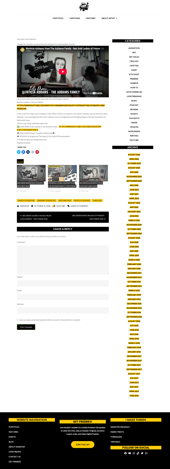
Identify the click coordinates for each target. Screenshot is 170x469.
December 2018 (134, 303)
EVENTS (12, 437)
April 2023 (134, 198)
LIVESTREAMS (15, 452)
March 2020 (134, 260)
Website (20, 304)
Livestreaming (134, 96)
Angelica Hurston (26, 200)
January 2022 (134, 211)
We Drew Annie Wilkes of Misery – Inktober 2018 (88, 217)
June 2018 (134, 330)
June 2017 (134, 382)
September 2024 (134, 181)
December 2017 (134, 356)
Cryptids (134, 65)
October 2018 (134, 312)
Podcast (134, 105)
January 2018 (134, 352)
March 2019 (134, 290)
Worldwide (134, 131)
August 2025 (134, 168)
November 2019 (134, 277)
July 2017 (134, 378)
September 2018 (134, 317)
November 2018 (134, 308)
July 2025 (134, 172)
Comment (21, 242)
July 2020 (134, 242)
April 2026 (134, 159)
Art (134, 52)
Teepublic (115, 442)
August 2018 (134, 321)
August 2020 (134, 238)
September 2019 (134, 286)
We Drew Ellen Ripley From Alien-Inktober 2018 (91, 184)
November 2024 (134, 176)
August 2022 (134, 203)
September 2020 (134, 233)
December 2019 (134, 273)
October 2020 (134, 229)
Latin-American (134, 92)
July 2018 (134, 325)
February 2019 (134, 295)
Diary (134, 70)
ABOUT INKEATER (17, 447)
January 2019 (134, 299)
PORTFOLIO (58, 18)
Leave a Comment (79, 206)
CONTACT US (15, 457)
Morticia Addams (82, 200)
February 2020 (134, 264)
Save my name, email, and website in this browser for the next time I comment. (50, 320)
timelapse (97, 200)
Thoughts (134, 118)
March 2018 (134, 343)
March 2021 (134, 220)
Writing (134, 136)
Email (19, 290)
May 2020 (134, 251)
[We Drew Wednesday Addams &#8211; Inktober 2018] (31, 173)
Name (20, 277)
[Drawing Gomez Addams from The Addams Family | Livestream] (62, 173)
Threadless (116, 437)
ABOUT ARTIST (108, 18)
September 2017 (134, 369)
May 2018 (134, 334)
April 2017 (134, 391)
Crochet (134, 61)
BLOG (11, 442)
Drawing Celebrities (46, 200)
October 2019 (134, 282)
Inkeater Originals (120, 427)
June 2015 (134, 396)
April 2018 (134, 339)
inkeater (24, 206)
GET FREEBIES (15, 461)
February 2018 (134, 347)
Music (134, 101)
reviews (134, 109)
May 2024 (134, 185)
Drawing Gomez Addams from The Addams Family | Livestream (62, 184)
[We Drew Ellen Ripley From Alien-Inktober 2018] (93, 173)
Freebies (134, 79)
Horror (134, 83)
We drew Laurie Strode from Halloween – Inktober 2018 (35, 217)
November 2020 (134, 225)
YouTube (60, 206)
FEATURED (90, 18)
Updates (134, 127)
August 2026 (134, 154)
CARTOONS (75, 18)
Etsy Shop (134, 74)
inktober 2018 (65, 200)
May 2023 (134, 194)
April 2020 (134, 255)
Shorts (134, 114)
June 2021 (134, 216)
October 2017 (134, 365)
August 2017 (134, 374)
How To (134, 87)
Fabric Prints (117, 432)
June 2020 (134, 247)
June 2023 (134, 190)
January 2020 (134, 268)
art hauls (134, 57)
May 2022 (134, 207)
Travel (134, 122)
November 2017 (134, 360)
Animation (134, 48)
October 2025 (134, 163)
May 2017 (134, 387)
